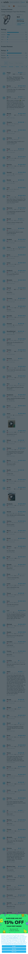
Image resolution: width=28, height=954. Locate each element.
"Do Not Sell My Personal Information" (14, 943)
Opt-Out (14, 949)
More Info (14, 951)
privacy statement (13, 937)
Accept (14, 946)
